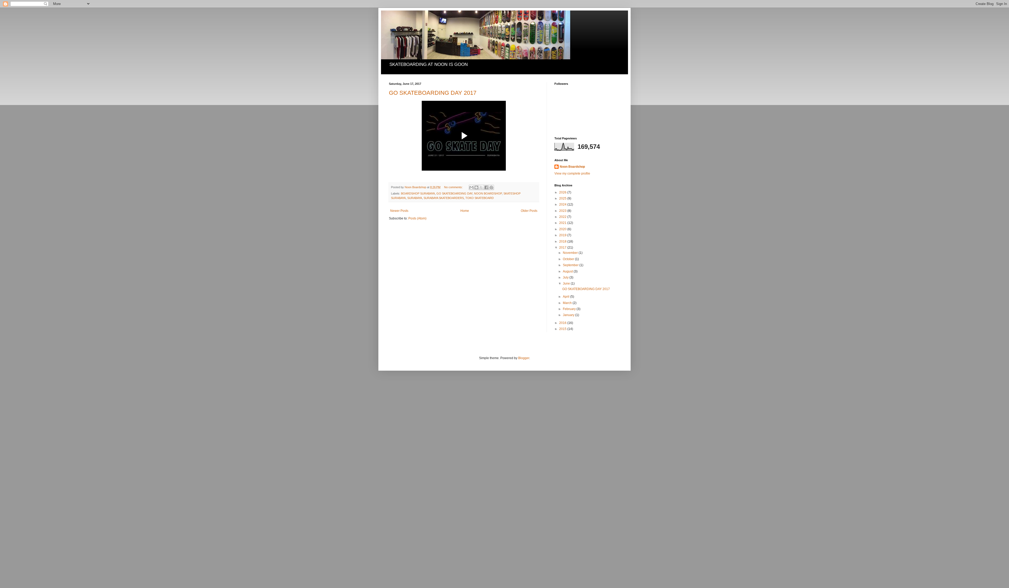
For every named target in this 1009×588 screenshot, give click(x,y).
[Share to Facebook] (486, 187)
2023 (563, 211)
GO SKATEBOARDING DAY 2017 (432, 93)
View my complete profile (572, 173)
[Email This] (471, 187)
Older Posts (529, 211)
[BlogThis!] (476, 187)
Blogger (523, 358)
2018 (563, 241)
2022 (563, 217)
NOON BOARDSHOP (488, 193)
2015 (563, 329)
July (566, 277)
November (571, 253)
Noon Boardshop (572, 167)
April (566, 296)
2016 (563, 323)
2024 (563, 204)
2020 (563, 229)
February (569, 309)
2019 (563, 235)
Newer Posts (399, 211)
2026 (563, 192)
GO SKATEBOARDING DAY (454, 193)
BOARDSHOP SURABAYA (418, 193)
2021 (563, 223)
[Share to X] (481, 187)
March (568, 303)
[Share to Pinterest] (491, 187)
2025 (563, 198)
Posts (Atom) (417, 218)
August (568, 271)
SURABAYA (414, 198)
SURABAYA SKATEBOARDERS (444, 198)
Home (464, 211)
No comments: (454, 187)
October (569, 259)
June (567, 283)
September (571, 265)
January (569, 315)
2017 (563, 247)
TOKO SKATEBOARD (479, 198)
